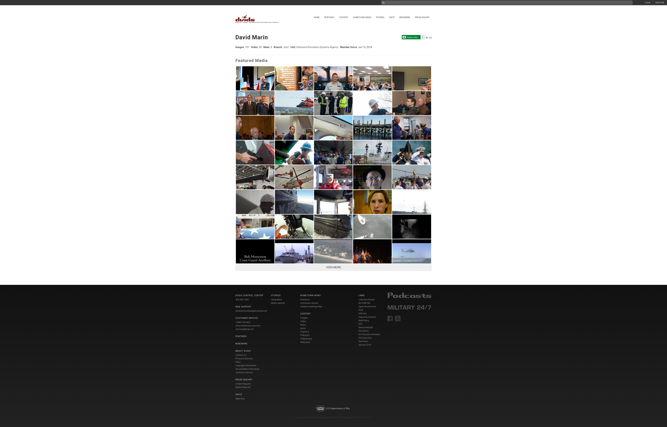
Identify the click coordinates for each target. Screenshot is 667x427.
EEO (361, 324)
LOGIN (647, 3)
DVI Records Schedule (369, 334)
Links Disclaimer (366, 299)
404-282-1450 (242, 299)
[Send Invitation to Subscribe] (430, 37)
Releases (305, 299)
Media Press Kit (243, 387)
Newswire (404, 17)
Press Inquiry (422, 17)
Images (304, 318)
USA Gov (363, 313)
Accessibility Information (248, 369)
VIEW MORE (333, 267)
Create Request (243, 384)
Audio (303, 328)
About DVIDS (243, 351)
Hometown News (362, 17)
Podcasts (305, 335)
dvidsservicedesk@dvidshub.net (251, 311)
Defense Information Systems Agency (317, 47)
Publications (306, 339)
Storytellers (276, 299)
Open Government (367, 306)
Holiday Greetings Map (311, 306)
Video (303, 321)
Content (343, 17)
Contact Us (241, 355)
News (303, 325)
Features (329, 17)
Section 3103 (365, 345)
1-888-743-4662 (243, 322)
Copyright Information (246, 365)
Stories (380, 17)
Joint (286, 47)
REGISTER (659, 3)
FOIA (361, 310)
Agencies (240, 398)
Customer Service (244, 372)
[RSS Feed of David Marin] (427, 37)
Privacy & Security (244, 358)
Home (317, 17)
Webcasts (305, 342)
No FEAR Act (364, 303)
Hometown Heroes (309, 303)
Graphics (304, 332)
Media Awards (278, 303)
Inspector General (367, 317)
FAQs (238, 362)
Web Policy (364, 320)
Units (392, 17)
